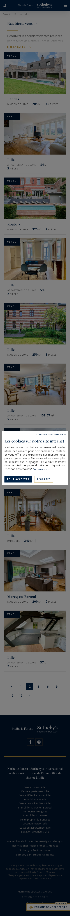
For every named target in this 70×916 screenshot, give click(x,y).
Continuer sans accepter (49, 434)
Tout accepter (18, 479)
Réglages (44, 479)
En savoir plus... (41, 468)
